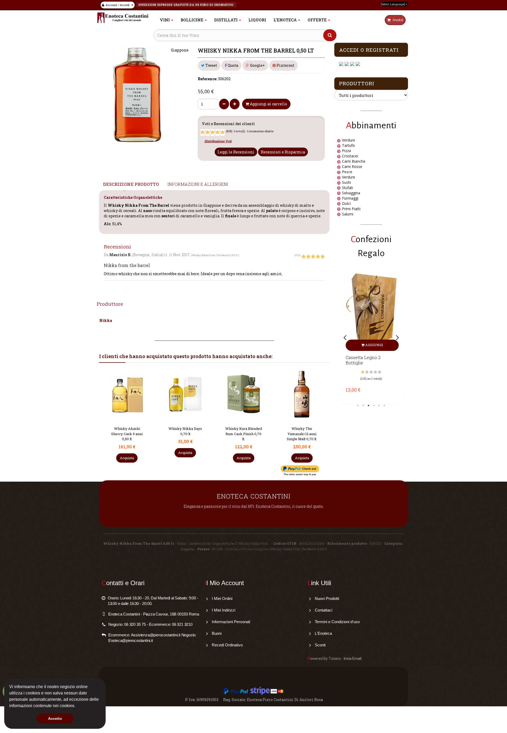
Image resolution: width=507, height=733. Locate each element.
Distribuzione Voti (218, 141)
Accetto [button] (55, 718)
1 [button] (358, 405)
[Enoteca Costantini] (123, 17)
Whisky (246, 549)
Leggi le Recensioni (236, 151)
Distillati (231, 549)
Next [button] (397, 337)
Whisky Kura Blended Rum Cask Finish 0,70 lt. (185, 433)
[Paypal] (358, 64)
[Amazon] (353, 64)
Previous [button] (345, 337)
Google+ (257, 65)
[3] (212, 132)
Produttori (356, 83)
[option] (371, 337)
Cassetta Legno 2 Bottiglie (363, 360)
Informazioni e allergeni (197, 184)
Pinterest (285, 65)
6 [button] (384, 405)
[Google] (347, 64)
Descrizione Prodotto (131, 184)
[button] (77, 706)
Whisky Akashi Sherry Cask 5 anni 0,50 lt (301, 433)
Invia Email (353, 658)
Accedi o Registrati (369, 49)
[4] (217, 132)
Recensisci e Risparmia (283, 151)
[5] (222, 132)
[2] (207, 132)
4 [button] (374, 405)
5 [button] (379, 405)
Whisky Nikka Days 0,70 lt (127, 431)
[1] (202, 132)
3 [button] (368, 405)
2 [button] (363, 405)
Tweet (211, 65)
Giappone (261, 549)
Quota (232, 65)
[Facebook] (342, 64)
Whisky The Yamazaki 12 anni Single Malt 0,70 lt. (243, 433)
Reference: (207, 78)
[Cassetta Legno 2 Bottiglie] (371, 312)
